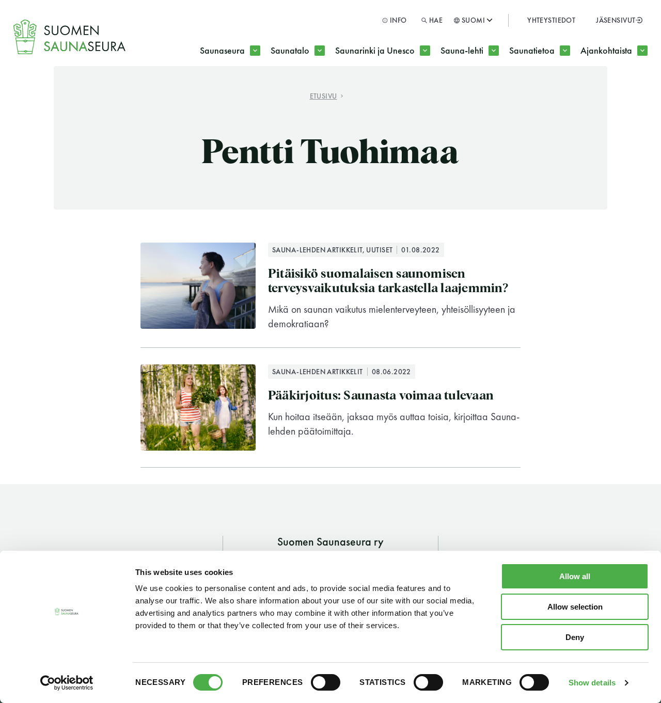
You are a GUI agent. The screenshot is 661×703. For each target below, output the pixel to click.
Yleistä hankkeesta (390, 92)
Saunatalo (290, 50)
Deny (574, 637)
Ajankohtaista (606, 50)
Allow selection (575, 606)
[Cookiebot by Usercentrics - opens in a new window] (67, 683)
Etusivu (323, 95)
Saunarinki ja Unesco (375, 50)
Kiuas (422, 92)
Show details (592, 682)
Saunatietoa (532, 50)
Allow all (574, 576)
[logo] (70, 37)
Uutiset (546, 92)
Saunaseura (222, 50)
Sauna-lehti (461, 50)
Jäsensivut (615, 20)
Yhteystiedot (551, 20)
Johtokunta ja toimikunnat (269, 92)
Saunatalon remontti (329, 92)
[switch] (325, 682)
